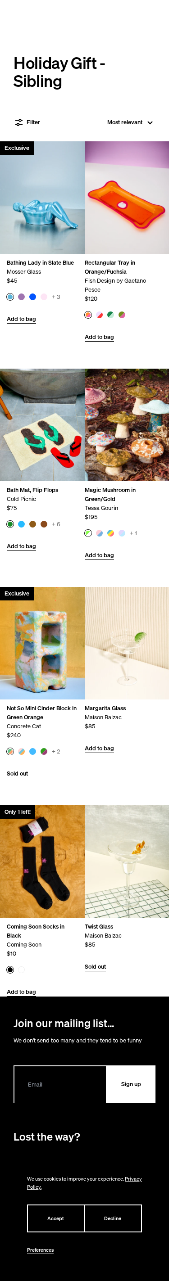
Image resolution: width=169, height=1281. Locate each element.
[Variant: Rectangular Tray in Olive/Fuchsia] (121, 315)
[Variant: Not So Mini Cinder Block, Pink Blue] (21, 751)
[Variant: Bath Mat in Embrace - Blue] (21, 524)
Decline (112, 1218)
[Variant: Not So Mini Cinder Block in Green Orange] (10, 751)
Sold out (17, 773)
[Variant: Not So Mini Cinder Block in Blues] (32, 751)
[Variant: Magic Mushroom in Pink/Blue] (99, 533)
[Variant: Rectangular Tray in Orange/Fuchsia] (87, 315)
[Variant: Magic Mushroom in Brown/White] (121, 533)
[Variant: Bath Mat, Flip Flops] (10, 524)
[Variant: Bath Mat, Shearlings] (44, 524)
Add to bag (21, 319)
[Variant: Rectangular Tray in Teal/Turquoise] (110, 315)
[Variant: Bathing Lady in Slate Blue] (10, 297)
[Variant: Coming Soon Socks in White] (21, 969)
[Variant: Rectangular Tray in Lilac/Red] (99, 315)
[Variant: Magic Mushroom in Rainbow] (110, 533)
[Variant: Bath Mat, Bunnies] (32, 524)
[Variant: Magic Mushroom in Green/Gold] (87, 533)
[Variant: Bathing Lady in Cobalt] (32, 297)
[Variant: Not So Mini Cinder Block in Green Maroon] (44, 751)
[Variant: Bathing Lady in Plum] (21, 297)
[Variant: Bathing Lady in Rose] (44, 297)
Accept (55, 1218)
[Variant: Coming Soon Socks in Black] (10, 969)
